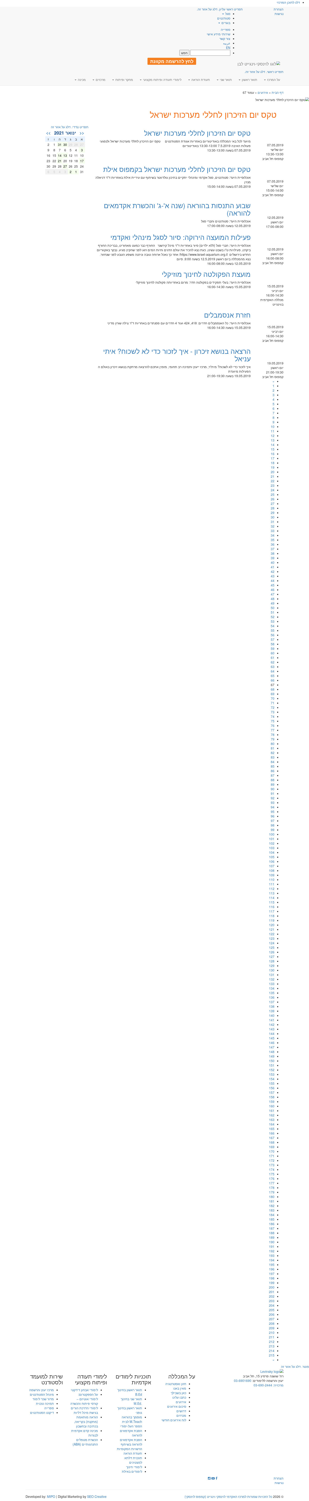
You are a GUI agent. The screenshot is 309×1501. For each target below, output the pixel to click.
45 (272, 585)
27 (272, 503)
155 (271, 1083)
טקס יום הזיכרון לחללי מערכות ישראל (197, 133)
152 (271, 1069)
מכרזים (181, 1415)
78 (272, 734)
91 (272, 793)
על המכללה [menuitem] (181, 1376)
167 (271, 1137)
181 (271, 1201)
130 (271, 970)
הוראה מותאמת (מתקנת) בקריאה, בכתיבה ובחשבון (86, 1421)
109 (271, 875)
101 (271, 838)
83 (272, 757)
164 (271, 1124)
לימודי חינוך (134, 1467)
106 (271, 861)
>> (48, 132)
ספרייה (225, 29)
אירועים (263, 92)
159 (271, 1101)
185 (271, 1219)
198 (271, 1278)
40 (272, 562)
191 (271, 1246)
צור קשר (224, 38)
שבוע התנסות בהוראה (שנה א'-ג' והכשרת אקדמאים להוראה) (177, 209)
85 (272, 766)
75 (272, 721)
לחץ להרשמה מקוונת (171, 61)
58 (272, 644)
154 (271, 1079)
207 (271, 1319)
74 (272, 716)
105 (271, 857)
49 (272, 603)
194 (271, 1260)
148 (271, 1051)
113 (271, 893)
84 (272, 761)
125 (271, 947)
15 (272, 449)
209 (271, 1328)
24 (272, 490)
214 (271, 1350)
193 (271, 1255)
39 (272, 558)
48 (272, 598)
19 (272, 467)
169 (271, 1146)
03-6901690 (242, 1380)
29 (272, 512)
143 (271, 1029)
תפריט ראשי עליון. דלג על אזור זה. (220, 9)
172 (271, 1160)
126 (271, 952)
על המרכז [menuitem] (273, 79)
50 (272, 607)
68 (272, 689)
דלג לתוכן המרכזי (288, 2)
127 (271, 956)
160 (271, 1106)
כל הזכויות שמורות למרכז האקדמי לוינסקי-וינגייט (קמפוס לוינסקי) (228, 1496)
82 (272, 752)
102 (271, 843)
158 (271, 1097)
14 (272, 444)
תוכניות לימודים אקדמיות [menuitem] (133, 1379)
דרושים (181, 1411)
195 (271, 1264)
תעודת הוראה (133, 1453)
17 (272, 458)
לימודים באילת (132, 1471)
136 (271, 997)
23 (272, 485)
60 (272, 653)
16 (272, 453)
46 (272, 589)
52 (272, 616)
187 (271, 1228)
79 (272, 739)
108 (271, 870)
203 (271, 1301)
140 (271, 1015)
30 (272, 517)
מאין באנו (179, 1388)
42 (272, 571)
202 (271, 1296)
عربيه (226, 43)
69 (272, 693)
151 (271, 1065)
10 (272, 426)
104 (271, 852)
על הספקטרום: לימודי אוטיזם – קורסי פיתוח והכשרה (84, 1399)
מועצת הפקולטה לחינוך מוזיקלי (206, 274)
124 (271, 943)
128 (271, 961)
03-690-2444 (263, 1385)
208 (271, 1323)
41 (272, 567)
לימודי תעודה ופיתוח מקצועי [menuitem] (161, 79)
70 (272, 698)
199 (271, 1282)
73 (272, 712)
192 (271, 1251)
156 (271, 1088)
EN (228, 47)
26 (272, 499)
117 (271, 911)
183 (271, 1210)
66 (272, 680)
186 (271, 1224)
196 (271, 1269)
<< (82, 132)
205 (271, 1310)
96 (272, 816)
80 (272, 743)
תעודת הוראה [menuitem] (200, 79)
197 (271, 1273)
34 (272, 535)
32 (272, 526)
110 (271, 879)
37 (272, 549)
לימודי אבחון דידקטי (84, 1390)
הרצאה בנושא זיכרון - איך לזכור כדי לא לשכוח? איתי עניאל (177, 354)
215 (271, 1355)
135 (271, 992)
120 (271, 925)
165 (271, 1128)
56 (272, 635)
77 (272, 730)
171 (271, 1156)
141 (271, 1020)
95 (272, 811)
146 (271, 1042)
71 (272, 703)
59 (272, 648)
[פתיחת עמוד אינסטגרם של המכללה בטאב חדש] (209, 1478)
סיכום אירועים (176, 1406)
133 (271, 983)
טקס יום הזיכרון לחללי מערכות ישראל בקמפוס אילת (177, 169)
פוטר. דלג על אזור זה (295, 1366)
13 (272, 440)
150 (271, 1060)
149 (271, 1056)
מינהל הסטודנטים (42, 1394)
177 (271, 1183)
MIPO (51, 1496)
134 (271, 988)
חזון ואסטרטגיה (175, 1383)
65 (272, 675)
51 (272, 612)
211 (271, 1337)
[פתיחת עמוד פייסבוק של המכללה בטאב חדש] (216, 1478)
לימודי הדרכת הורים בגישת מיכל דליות (84, 1410)
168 (271, 1142)
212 (271, 1341)
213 (271, 1346)
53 (272, 621)
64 (272, 671)
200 (271, 1287)
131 (271, 974)
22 (272, 481)
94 (272, 807)
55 (272, 630)
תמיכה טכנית (45, 1403)
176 (271, 1178)
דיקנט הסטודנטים (42, 1412)
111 (271, 884)
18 (272, 462)
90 (272, 789)
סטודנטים (223, 18)
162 (271, 1115)
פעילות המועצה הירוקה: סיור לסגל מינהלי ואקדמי (180, 237)
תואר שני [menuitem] (225, 79)
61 (272, 657)
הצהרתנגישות (278, 11)
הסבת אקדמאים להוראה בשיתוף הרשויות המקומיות (129, 1444)
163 (271, 1119)
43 (272, 576)
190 (271, 1242)
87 (272, 775)
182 (271, 1205)
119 (271, 920)
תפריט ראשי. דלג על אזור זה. (264, 71)
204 (271, 1305)
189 (271, 1237)
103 (271, 848)
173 (271, 1165)
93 (272, 802)
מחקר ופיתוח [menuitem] (123, 79)
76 (272, 725)
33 (272, 530)
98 (272, 825)
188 (271, 1233)
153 (271, 1074)
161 (271, 1110)
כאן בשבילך (178, 1392)
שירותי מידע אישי (218, 34)
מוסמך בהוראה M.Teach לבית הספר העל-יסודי (131, 1421)
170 (271, 1151)
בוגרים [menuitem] (225, 22)
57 (272, 639)
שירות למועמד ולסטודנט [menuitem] (46, 1379)
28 (272, 508)
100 (271, 834)
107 (271, 866)
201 (271, 1291)
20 (272, 472)
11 (272, 431)
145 (271, 1038)
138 (271, 1006)
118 (271, 915)
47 (272, 594)
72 (272, 707)
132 (271, 979)
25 (272, 494)
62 (272, 662)
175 (271, 1174)
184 (271, 1214)
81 (272, 748)
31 (272, 521)
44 (272, 580)
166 (271, 1133)
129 (271, 965)
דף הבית (277, 92)
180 (271, 1196)
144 (271, 1033)
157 (271, 1092)
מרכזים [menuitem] (100, 79)
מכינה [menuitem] (81, 79)
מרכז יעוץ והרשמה (41, 1390)
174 (271, 1169)
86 (272, 771)
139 (271, 1011)
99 (272, 829)
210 (271, 1332)
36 (272, 544)
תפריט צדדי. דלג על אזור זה (69, 127)
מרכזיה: (277, 1385)
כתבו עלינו (179, 1397)
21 (272, 476)
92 (272, 798)
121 (271, 929)
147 (271, 1047)
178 (271, 1187)
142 (271, 1024)
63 (272, 666)
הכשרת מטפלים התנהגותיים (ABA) (85, 1441)
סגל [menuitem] (227, 13)
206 (271, 1314)
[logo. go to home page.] (258, 63)
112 (271, 888)
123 (271, 938)
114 (271, 897)
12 (272, 435)
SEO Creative (97, 1496)
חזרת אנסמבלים (227, 315)
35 (272, 539)
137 (271, 1002)
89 (272, 784)
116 (271, 906)
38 (272, 553)
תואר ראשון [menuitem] (249, 79)
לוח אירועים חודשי (174, 1420)
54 (272, 626)
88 (272, 780)
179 (271, 1192)
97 (272, 820)
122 (271, 934)
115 (271, 902)
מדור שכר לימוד (43, 1399)
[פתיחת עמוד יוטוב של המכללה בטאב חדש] (213, 1478)
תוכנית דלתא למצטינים (133, 1460)
